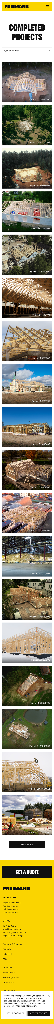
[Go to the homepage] (16, 889)
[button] (47, 6)
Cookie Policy (10, 1006)
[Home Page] (17, 6)
